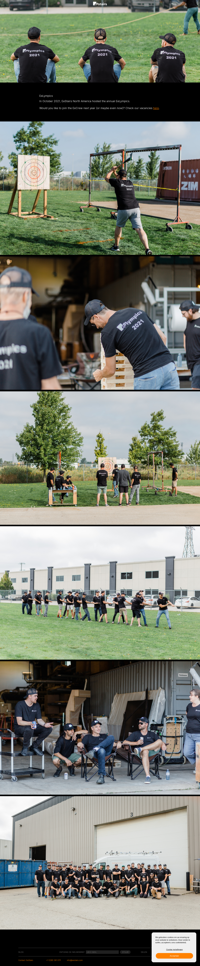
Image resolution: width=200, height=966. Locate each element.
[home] (100, 4)
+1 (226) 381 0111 (53, 960)
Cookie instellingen (174, 949)
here (156, 108)
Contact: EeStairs (25, 960)
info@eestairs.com (75, 960)
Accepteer (174, 956)
